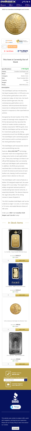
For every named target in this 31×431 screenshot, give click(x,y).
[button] (15, 407)
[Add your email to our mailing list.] (25, 380)
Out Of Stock (12, 46)
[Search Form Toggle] (25, 2)
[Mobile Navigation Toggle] (29, 2)
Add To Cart (22, 260)
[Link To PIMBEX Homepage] (8, 2)
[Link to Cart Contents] (27, 1)
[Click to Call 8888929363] (23, 1)
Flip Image (7, 37)
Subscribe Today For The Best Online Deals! (15, 377)
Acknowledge (15, 428)
